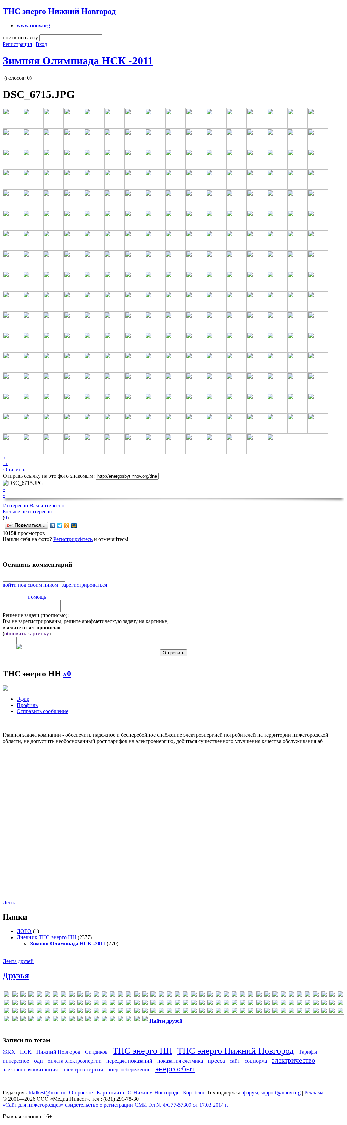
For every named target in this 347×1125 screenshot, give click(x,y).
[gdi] (153, 995)
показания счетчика (180, 1061)
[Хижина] (39, 1020)
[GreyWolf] (186, 995)
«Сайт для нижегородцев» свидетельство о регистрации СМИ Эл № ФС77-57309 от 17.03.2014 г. (115, 1105)
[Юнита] (137, 1020)
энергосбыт (175, 1068)
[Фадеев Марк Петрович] (23, 1020)
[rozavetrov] (104, 1003)
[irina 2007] (210, 995)
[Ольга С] (251, 1011)
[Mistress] (316, 995)
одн (38, 1060)
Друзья (16, 975)
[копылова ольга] (112, 1011)
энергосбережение (129, 1069)
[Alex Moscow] (31, 995)
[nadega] (332, 995)
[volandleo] (251, 1003)
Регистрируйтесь (73, 539)
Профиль (27, 705)
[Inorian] (202, 995)
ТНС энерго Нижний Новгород (59, 11)
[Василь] (15, 1011)
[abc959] (7, 995)
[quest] (80, 1003)
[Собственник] (300, 1011)
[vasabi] (218, 1003)
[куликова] (129, 1011)
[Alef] (23, 995)
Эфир (23, 699)
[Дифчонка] (56, 1011)
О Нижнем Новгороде (153, 1093)
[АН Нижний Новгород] (308, 1003)
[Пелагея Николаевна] (259, 1011)
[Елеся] (72, 1011)
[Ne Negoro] (340, 995)
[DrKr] (80, 995)
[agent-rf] (15, 995)
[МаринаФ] (169, 1011)
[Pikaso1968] (47, 1003)
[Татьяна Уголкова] (324, 1011)
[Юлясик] (129, 1020)
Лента (10, 902)
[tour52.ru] (194, 1003)
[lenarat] (251, 995)
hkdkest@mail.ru (47, 1093)
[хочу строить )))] (47, 1020)
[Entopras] (112, 995)
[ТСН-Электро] (340, 1011)
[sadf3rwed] (112, 1003)
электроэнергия (82, 1069)
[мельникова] (202, 1011)
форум (250, 1093)
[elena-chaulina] (96, 995)
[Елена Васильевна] (64, 1011)
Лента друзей (18, 961)
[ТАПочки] (316, 1011)
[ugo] (202, 1003)
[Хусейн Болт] (56, 1020)
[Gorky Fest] (178, 995)
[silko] (161, 1003)
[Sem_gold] (145, 1003)
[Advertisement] (172, 818)
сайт (235, 1061)
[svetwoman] (178, 1003)
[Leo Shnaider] (259, 995)
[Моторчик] (210, 1011)
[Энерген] (104, 1020)
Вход (41, 44)
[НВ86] (226, 1011)
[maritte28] (291, 995)
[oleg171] (15, 1003)
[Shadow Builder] (153, 1003)
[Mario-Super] (283, 995)
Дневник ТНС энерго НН (46, 937)
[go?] (169, 995)
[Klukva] (234, 995)
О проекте (81, 1093)
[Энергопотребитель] (112, 1020)
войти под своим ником (30, 585)
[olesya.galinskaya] (23, 1003)
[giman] (161, 995)
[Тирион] (332, 1011)
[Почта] (283, 1011)
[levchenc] (275, 995)
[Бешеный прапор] (332, 1003)
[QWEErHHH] (96, 1003)
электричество (293, 1060)
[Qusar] (88, 1003)
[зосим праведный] (88, 1011)
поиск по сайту (20, 37)
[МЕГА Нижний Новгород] (194, 1011)
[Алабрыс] (283, 1003)
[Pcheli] (31, 1003)
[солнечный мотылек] (308, 1011)
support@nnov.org (281, 1093)
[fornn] (129, 995)
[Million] (308, 995)
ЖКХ (9, 1052)
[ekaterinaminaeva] (88, 995)
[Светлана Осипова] (291, 1011)
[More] (324, 995)
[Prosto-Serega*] (64, 1003)
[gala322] (137, 995)
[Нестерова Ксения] (234, 1011)
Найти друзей (165, 1021)
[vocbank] (243, 1003)
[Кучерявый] (137, 1011)
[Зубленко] (96, 1011)
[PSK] (72, 1003)
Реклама (313, 1093)
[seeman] (129, 1003)
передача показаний (129, 1061)
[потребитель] (275, 1011)
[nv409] (7, 1003)
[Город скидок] (31, 1011)
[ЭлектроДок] (88, 1020)
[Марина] (161, 1011)
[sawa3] (121, 1003)
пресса (216, 1060)
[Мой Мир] (74, 525)
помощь (37, 597)
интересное (16, 1061)
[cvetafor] (72, 995)
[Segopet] (137, 1003)
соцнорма (256, 1061)
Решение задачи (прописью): (36, 615)
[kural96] (243, 995)
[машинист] (186, 1011)
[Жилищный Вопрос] (80, 1011)
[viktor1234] (226, 1003)
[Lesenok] (267, 995)
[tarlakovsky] (186, 1003)
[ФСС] (31, 1020)
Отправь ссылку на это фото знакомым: (49, 476)
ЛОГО (24, 931)
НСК (26, 1052)
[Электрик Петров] (72, 1020)
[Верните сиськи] (23, 1011)
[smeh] (169, 1003)
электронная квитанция (30, 1069)
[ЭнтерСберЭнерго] (121, 1020)
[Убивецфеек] (7, 1020)
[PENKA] (39, 1003)
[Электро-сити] (80, 1020)
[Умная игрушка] (15, 1020)
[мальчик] (153, 1011)
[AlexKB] (39, 995)
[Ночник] (243, 1011)
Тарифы (308, 1052)
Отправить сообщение (42, 711)
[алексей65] (300, 1003)
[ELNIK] (104, 995)
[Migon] (300, 995)
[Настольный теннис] (218, 1011)
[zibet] (267, 1003)
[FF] (121, 995)
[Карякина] (104, 1011)
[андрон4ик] (316, 1003)
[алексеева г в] (291, 1003)
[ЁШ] (145, 1020)
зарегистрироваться (84, 585)
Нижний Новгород (58, 1052)
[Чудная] (64, 1020)
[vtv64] (259, 1003)
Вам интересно (46, 505)
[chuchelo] (64, 995)
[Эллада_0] (96, 1020)
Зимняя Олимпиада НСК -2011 (78, 61)
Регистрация (17, 44)
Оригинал (15, 469)
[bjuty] (56, 995)
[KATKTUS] (226, 995)
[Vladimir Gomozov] (234, 1003)
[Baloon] (47, 995)
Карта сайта (110, 1093)
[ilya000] (194, 995)
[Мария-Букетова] (178, 1011)
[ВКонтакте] (52, 525)
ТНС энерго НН (142, 1051)
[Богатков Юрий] (7, 1011)
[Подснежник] (267, 1011)
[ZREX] (275, 1003)
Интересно (15, 505)
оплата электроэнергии (75, 1061)
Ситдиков (96, 1052)
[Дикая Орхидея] (47, 1011)
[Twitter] (59, 525)
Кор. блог (193, 1093)
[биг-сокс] (340, 1003)
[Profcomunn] (56, 1003)
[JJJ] (218, 995)
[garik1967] (145, 995)
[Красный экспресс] (121, 1011)
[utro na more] (210, 1003)
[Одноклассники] (66, 525)
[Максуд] (145, 1011)
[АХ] (324, 1003)
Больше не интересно (27, 511)
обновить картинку (26, 633)
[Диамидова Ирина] (39, 1011)
